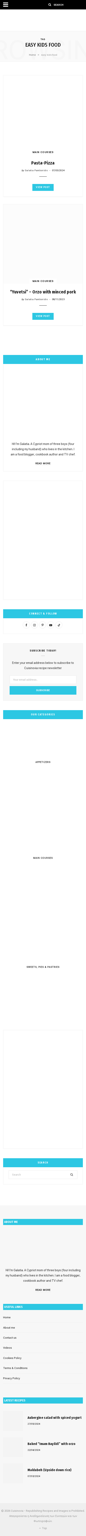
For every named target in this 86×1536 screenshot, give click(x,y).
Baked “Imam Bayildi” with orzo (52, 1444)
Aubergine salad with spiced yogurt (55, 1418)
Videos (7, 1347)
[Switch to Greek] (78, 5)
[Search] (49, 4)
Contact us (9, 1337)
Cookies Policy (12, 1358)
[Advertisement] (43, 540)
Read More (43, 463)
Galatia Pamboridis (36, 170)
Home (32, 54)
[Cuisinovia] (43, 20)
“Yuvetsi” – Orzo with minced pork (43, 292)
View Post (43, 187)
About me (9, 1327)
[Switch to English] (70, 5)
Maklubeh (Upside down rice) (50, 1470)
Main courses (43, 152)
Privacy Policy (11, 1378)
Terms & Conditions (15, 1368)
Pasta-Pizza (43, 163)
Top (44, 1528)
